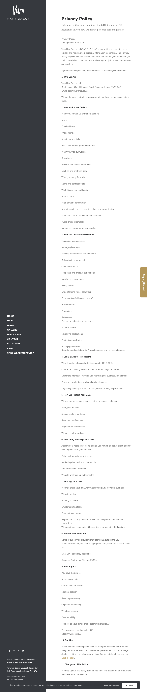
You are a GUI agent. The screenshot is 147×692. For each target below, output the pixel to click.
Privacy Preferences (111, 685)
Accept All (129, 685)
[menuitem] (9, 651)
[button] (9, 651)
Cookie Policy (67, 658)
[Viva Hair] (22, 12)
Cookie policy (27, 662)
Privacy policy (13, 662)
